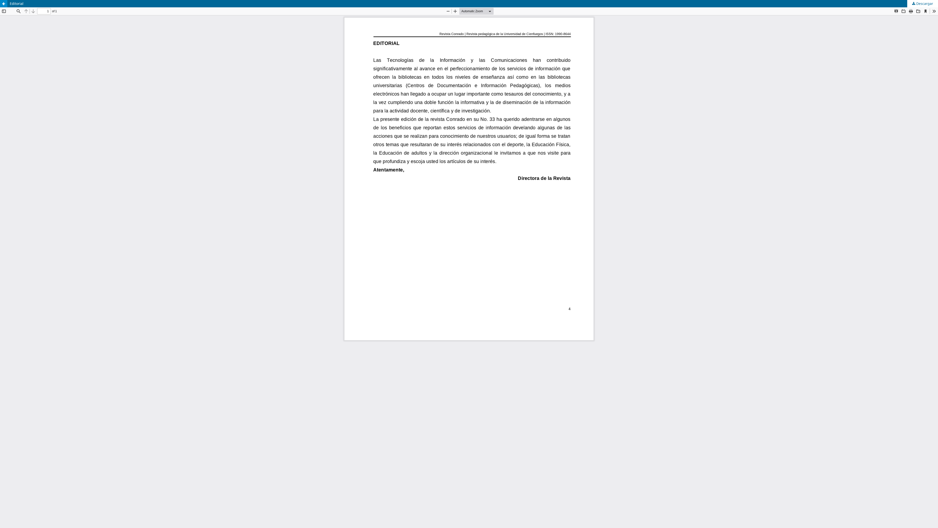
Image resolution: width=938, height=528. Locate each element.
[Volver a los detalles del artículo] (3, 3)
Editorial (16, 3)
